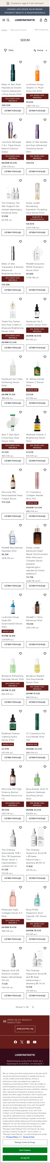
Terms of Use (28, 1137)
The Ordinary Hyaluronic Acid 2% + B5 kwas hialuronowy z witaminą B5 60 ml (36, 856)
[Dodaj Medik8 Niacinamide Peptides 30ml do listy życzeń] (20, 525)
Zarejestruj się (25, 1029)
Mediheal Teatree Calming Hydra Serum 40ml (11, 736)
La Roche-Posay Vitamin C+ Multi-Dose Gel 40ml (35, 87)
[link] (41, 20)
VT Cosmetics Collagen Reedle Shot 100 (34, 495)
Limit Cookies (25, 1150)
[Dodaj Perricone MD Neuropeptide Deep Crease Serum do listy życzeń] (20, 470)
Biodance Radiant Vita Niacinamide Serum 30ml (35, 679)
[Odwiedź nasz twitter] (22, 1042)
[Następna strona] (33, 1007)
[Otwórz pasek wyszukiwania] (8, 20)
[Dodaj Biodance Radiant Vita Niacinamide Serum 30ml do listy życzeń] (45, 653)
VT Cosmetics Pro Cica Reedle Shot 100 (35, 736)
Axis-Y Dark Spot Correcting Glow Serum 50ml (10, 437)
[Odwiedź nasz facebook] (15, 1042)
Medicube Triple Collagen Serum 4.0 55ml (12, 912)
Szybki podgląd (12, 111)
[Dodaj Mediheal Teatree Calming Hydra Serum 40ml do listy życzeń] (20, 711)
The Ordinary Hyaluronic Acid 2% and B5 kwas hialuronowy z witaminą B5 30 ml (36, 977)
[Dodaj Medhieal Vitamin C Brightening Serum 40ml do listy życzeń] (45, 412)
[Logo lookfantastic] (25, 20)
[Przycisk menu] (3, 20)
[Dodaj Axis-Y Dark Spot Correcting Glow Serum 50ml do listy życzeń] (20, 412)
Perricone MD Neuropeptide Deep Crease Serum (12, 495)
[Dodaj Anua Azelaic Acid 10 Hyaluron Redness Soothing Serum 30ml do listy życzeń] (45, 766)
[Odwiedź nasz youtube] (34, 1042)
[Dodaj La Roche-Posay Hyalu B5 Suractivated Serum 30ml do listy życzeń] (20, 595)
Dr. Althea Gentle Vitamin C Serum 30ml (35, 382)
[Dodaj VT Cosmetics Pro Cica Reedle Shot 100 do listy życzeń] (45, 711)
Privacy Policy (12, 1137)
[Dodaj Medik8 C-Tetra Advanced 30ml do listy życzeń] (45, 595)
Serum (25, 40)
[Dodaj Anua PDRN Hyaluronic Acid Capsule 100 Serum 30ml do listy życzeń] (45, 887)
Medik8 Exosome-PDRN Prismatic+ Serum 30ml (35, 267)
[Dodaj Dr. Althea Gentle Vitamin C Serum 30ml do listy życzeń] (45, 356)
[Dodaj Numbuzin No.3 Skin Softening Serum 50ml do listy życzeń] (20, 356)
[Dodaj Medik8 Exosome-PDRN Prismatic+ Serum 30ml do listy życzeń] (45, 241)
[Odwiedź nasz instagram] (28, 1042)
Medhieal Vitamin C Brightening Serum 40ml (36, 437)
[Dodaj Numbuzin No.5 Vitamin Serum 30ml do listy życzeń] (45, 299)
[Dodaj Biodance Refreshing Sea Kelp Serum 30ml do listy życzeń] (20, 653)
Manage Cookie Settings (25, 1142)
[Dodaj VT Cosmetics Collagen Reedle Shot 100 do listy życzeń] (45, 470)
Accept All (25, 1158)
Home (4, 30)
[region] (25, 1114)
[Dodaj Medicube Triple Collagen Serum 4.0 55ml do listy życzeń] (20, 887)
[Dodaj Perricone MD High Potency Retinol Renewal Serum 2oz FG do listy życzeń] (20, 766)
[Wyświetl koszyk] (46, 20)
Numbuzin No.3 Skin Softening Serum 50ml (12, 382)
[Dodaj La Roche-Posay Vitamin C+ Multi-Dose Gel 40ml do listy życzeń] (45, 62)
